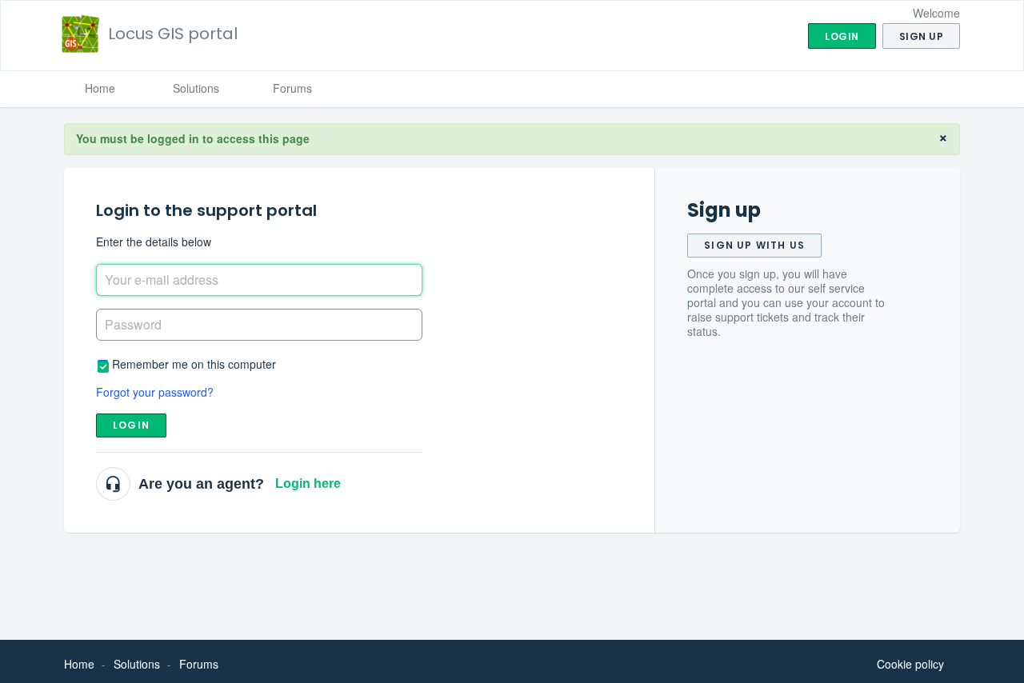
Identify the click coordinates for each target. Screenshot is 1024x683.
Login (131, 425)
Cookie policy (910, 664)
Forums (292, 88)
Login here (308, 483)
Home (100, 88)
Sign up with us (754, 245)
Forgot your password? (155, 392)
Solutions (196, 88)
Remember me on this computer (194, 363)
